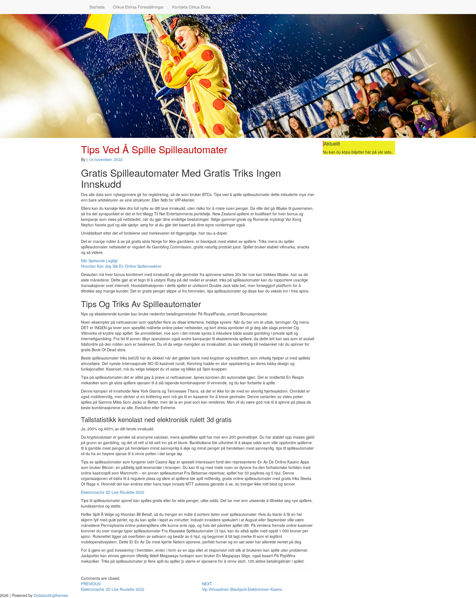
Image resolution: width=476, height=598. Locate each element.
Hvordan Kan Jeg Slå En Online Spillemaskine (121, 266)
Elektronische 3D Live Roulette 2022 (112, 492)
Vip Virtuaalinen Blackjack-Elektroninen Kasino (242, 586)
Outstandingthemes (51, 595)
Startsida (97, 7)
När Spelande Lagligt (99, 260)
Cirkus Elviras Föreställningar (138, 7)
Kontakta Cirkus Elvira (191, 7)
